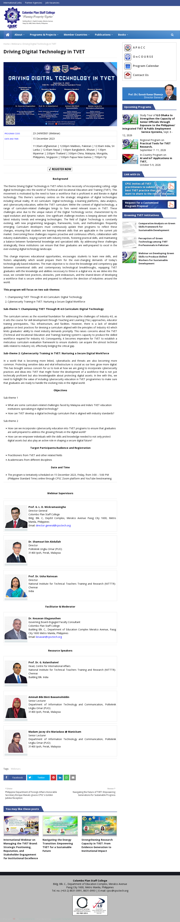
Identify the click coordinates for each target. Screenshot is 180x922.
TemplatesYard (26, 918)
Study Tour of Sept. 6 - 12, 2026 (148, 125)
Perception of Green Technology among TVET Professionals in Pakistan (154, 242)
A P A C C (138, 47)
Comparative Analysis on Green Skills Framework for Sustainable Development (157, 227)
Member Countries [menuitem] (75, 34)
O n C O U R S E (142, 57)
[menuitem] (8, 34)
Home (7, 43)
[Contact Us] (128, 75)
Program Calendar (145, 66)
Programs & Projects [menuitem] (43, 34)
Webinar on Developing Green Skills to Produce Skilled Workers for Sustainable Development (156, 258)
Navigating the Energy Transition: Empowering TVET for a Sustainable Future (58, 845)
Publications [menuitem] (103, 34)
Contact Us (140, 75)
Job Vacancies (52, 2)
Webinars (16, 43)
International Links (13, 2)
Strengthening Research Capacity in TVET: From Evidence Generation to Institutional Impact (97, 845)
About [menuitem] (18, 34)
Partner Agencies (33, 2)
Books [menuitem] (122, 34)
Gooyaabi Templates (61, 918)
